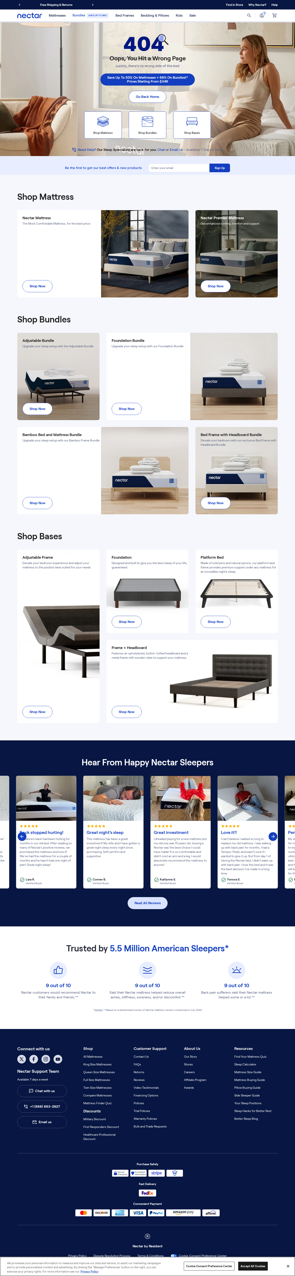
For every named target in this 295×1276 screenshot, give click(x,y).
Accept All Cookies (253, 1266)
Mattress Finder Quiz (97, 1103)
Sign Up (220, 168)
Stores (188, 1064)
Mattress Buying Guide (249, 1080)
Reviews (139, 1080)
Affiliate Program (195, 1080)
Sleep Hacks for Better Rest (252, 1111)
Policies (139, 1103)
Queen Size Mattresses (99, 1072)
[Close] (288, 1266)
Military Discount (94, 1119)
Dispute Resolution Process (112, 1255)
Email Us (176, 150)
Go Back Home (147, 97)
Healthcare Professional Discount (99, 1137)
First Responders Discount (101, 1127)
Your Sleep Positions (248, 1103)
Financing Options (146, 1095)
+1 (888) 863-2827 (45, 1106)
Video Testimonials (146, 1087)
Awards (189, 1087)
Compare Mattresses (97, 1095)
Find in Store (234, 4)
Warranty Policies (145, 1118)
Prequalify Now (77, 4)
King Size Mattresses (97, 1064)
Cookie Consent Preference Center (203, 1255)
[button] (257, 5)
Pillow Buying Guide (247, 1087)
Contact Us (141, 1056)
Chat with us (45, 1091)
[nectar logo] (29, 16)
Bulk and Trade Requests (150, 1126)
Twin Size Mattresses (97, 1087)
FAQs (137, 1064)
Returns (139, 1072)
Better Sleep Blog (246, 1118)
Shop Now (37, 286)
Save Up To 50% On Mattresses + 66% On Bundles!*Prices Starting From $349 (147, 79)
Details (99, 1010)
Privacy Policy (77, 1255)
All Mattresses (93, 1056)
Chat (161, 150)
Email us (45, 1122)
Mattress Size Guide (247, 1072)
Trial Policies (142, 1111)
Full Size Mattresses (96, 1080)
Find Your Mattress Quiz (250, 1056)
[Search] (249, 15)
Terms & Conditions (150, 1255)
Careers (189, 1072)
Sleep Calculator (245, 1064)
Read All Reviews (148, 903)
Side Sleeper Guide (247, 1095)
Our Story (190, 1056)
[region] (147, 1266)
